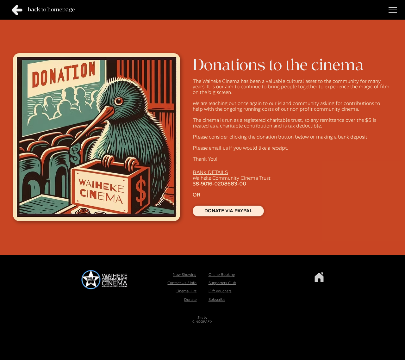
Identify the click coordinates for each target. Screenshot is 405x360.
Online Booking (222, 274)
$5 (368, 120)
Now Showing (184, 274)
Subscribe (217, 299)
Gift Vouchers (220, 291)
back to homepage (51, 9)
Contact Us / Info (181, 282)
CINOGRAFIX (202, 322)
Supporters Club (222, 282)
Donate (190, 299)
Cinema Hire (186, 291)
